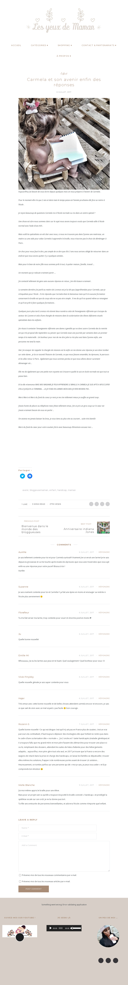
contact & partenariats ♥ (99, 45)
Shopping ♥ (65, 45)
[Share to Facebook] (91, 504)
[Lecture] (50, 928)
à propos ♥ (64, 56)
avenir (25, 490)
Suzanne (23, 586)
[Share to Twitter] (97, 504)
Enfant (64, 73)
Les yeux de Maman (64, 979)
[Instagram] (9, 20)
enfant (52, 490)
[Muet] (71, 928)
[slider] (76, 928)
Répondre (104, 552)
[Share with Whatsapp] (108, 504)
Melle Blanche (26, 785)
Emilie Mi (23, 655)
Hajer (21, 698)
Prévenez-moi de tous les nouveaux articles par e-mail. (46, 881)
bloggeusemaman (39, 490)
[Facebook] (3, 20)
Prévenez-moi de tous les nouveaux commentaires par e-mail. (49, 875)
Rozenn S (23, 724)
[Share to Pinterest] (102, 504)
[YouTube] (15, 20)
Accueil (16, 45)
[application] (64, 928)
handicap (62, 490)
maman (72, 490)
